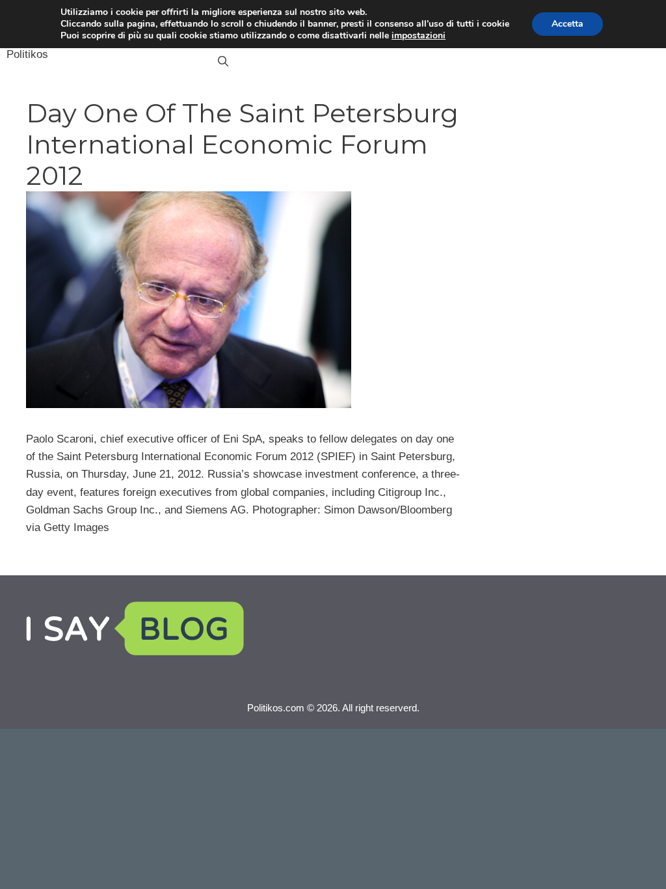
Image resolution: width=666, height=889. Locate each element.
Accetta (567, 24)
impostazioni (419, 36)
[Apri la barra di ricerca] (223, 62)
